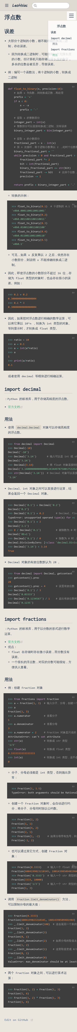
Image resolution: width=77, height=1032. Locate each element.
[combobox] (51, 5)
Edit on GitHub (16, 1020)
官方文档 (15, 407)
